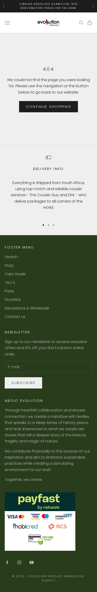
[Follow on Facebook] (7, 562)
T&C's (10, 282)
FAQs (9, 265)
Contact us (15, 316)
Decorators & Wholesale (27, 308)
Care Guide (15, 274)
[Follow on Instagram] (19, 562)
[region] (48, 186)
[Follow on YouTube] (31, 562)
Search (11, 257)
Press (9, 291)
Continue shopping (48, 106)
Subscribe (23, 382)
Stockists (13, 299)
